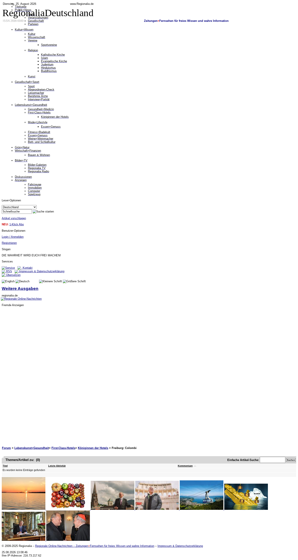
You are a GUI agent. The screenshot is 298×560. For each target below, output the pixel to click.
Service (10, 267)
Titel (5, 465)
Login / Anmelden (13, 236)
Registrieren (9, 243)
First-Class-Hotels (63, 448)
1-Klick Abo (16, 224)
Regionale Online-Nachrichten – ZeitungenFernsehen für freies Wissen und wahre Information (94, 546)
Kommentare (185, 465)
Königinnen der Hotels (93, 448)
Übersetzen (13, 275)
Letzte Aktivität (57, 465)
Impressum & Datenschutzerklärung (41, 271)
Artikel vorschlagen (14, 218)
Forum (6, 448)
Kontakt (27, 267)
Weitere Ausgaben (20, 288)
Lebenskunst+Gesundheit (31, 448)
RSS (8, 271)
